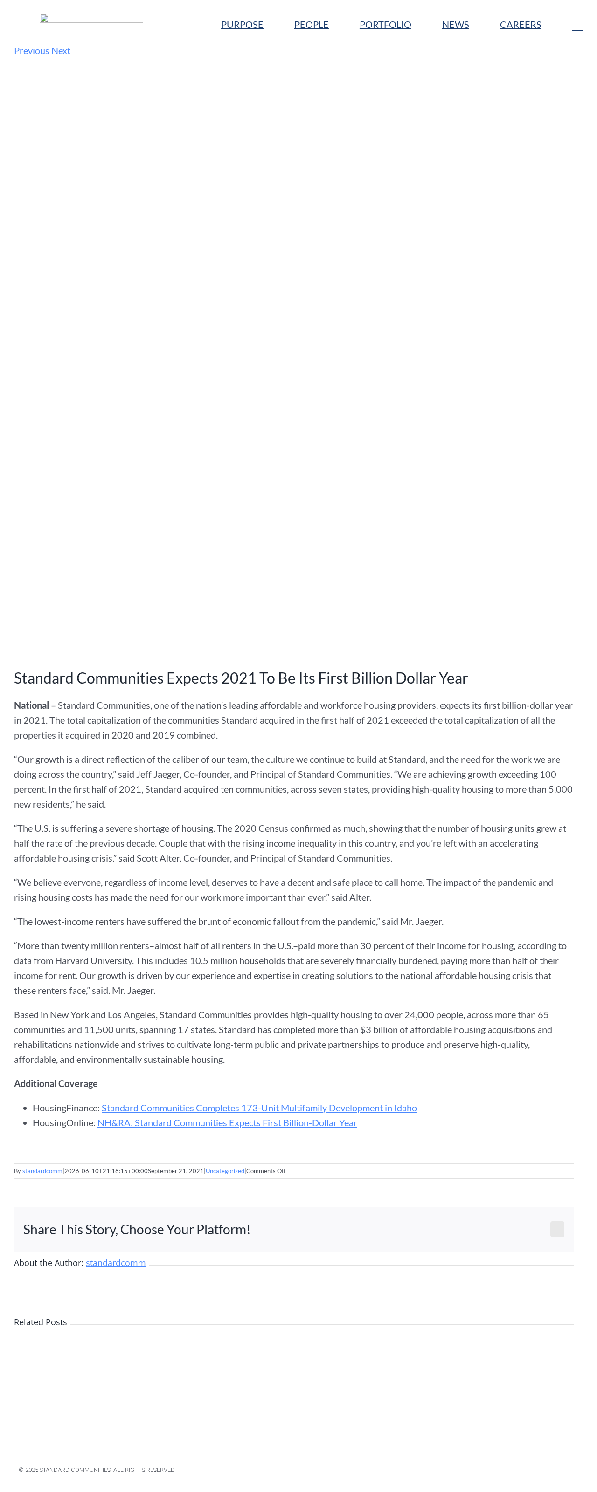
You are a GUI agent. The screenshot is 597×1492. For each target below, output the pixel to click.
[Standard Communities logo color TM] (91, 18)
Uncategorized (225, 1171)
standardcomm (42, 1171)
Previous (31, 50)
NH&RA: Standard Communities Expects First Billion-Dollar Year (227, 1122)
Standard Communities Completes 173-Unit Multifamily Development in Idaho (259, 1107)
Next (60, 50)
